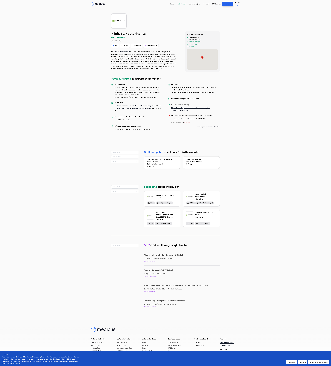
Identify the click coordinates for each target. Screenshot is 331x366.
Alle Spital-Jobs (96, 351)
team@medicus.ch (227, 343)
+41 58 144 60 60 (194, 44)
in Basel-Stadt (147, 351)
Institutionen (181, 4)
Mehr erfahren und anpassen (319, 362)
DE (235, 2)
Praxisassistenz (122, 342)
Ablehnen (303, 362)
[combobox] (124, 152)
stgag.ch (191, 46)
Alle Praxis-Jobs (122, 351)
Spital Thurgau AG (118, 37)
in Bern (144, 342)
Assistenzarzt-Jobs (97, 342)
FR (238, 2)
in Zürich (145, 345)
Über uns (197, 342)
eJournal (206, 4)
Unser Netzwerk (199, 345)
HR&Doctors (216, 4)
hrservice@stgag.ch (195, 42)
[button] (112, 40)
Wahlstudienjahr (194, 4)
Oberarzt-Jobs (95, 345)
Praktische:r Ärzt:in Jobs (124, 348)
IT (239, 2)
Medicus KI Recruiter (174, 345)
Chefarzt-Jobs (95, 348)
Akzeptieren (291, 362)
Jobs (172, 4)
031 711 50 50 (225, 345)
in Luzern (145, 348)
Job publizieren (173, 342)
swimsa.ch (187, 122)
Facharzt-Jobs (121, 345)
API (169, 351)
